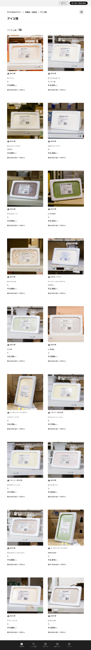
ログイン (64, 3)
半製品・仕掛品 (31, 12)
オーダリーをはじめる (79, 3)
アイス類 (43, 12)
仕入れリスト (45, 646)
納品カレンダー (57, 646)
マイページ (69, 646)
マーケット (21, 646)
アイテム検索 (33, 646)
